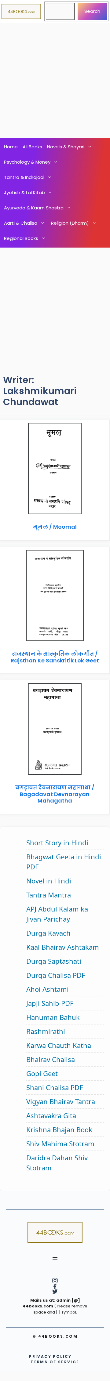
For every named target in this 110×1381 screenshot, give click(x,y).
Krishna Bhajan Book (59, 1129)
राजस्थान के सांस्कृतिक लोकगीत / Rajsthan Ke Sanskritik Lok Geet (55, 657)
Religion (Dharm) (70, 223)
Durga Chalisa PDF (55, 975)
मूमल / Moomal (55, 527)
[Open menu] (55, 1258)
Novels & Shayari (65, 146)
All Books (32, 146)
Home (11, 146)
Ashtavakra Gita (51, 1115)
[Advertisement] (55, 80)
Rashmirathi (45, 1031)
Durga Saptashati (53, 961)
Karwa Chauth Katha (58, 1045)
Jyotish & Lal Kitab (24, 192)
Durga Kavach (48, 932)
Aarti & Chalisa (20, 223)
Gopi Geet (42, 1073)
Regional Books (21, 238)
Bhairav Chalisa (50, 1059)
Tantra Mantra (48, 894)
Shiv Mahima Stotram (60, 1143)
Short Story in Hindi (57, 842)
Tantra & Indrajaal (24, 177)
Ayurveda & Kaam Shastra (34, 208)
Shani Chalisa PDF (54, 1087)
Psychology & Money (27, 162)
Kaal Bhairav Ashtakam (62, 946)
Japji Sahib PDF (49, 1003)
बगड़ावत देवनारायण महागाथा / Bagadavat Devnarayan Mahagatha (54, 794)
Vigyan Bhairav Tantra (60, 1101)
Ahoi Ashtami (47, 989)
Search (92, 11)
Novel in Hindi (48, 880)
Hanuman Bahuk (53, 1017)
